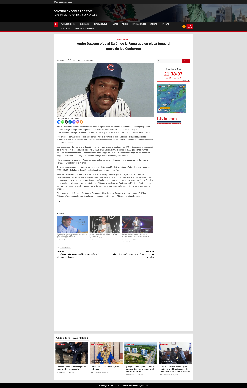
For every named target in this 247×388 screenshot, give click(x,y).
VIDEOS (125, 24)
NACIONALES (84, 24)
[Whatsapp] (62, 122)
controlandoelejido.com (73, 11)
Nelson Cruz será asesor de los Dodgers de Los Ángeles (133, 254)
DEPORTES (65, 29)
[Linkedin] (70, 122)
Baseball (120, 39)
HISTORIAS (165, 24)
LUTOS (115, 24)
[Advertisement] (173, 141)
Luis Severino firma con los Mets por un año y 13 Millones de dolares (78, 254)
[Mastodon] (74, 122)
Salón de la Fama (65, 247)
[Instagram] (77, 122)
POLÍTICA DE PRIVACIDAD (84, 29)
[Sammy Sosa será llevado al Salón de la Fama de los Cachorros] (105, 224)
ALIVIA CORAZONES (68, 24)
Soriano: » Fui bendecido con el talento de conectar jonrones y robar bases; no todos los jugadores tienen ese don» (136, 236)
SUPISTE (153, 24)
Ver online (190, 26)
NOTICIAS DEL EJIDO (101, 24)
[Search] (180, 26)
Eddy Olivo (62, 60)
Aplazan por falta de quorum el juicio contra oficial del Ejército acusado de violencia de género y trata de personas (175, 369)
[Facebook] (58, 122)
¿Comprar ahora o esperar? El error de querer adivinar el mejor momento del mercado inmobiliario (140, 369)
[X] (66, 122)
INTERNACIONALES (139, 24)
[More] (81, 122)
